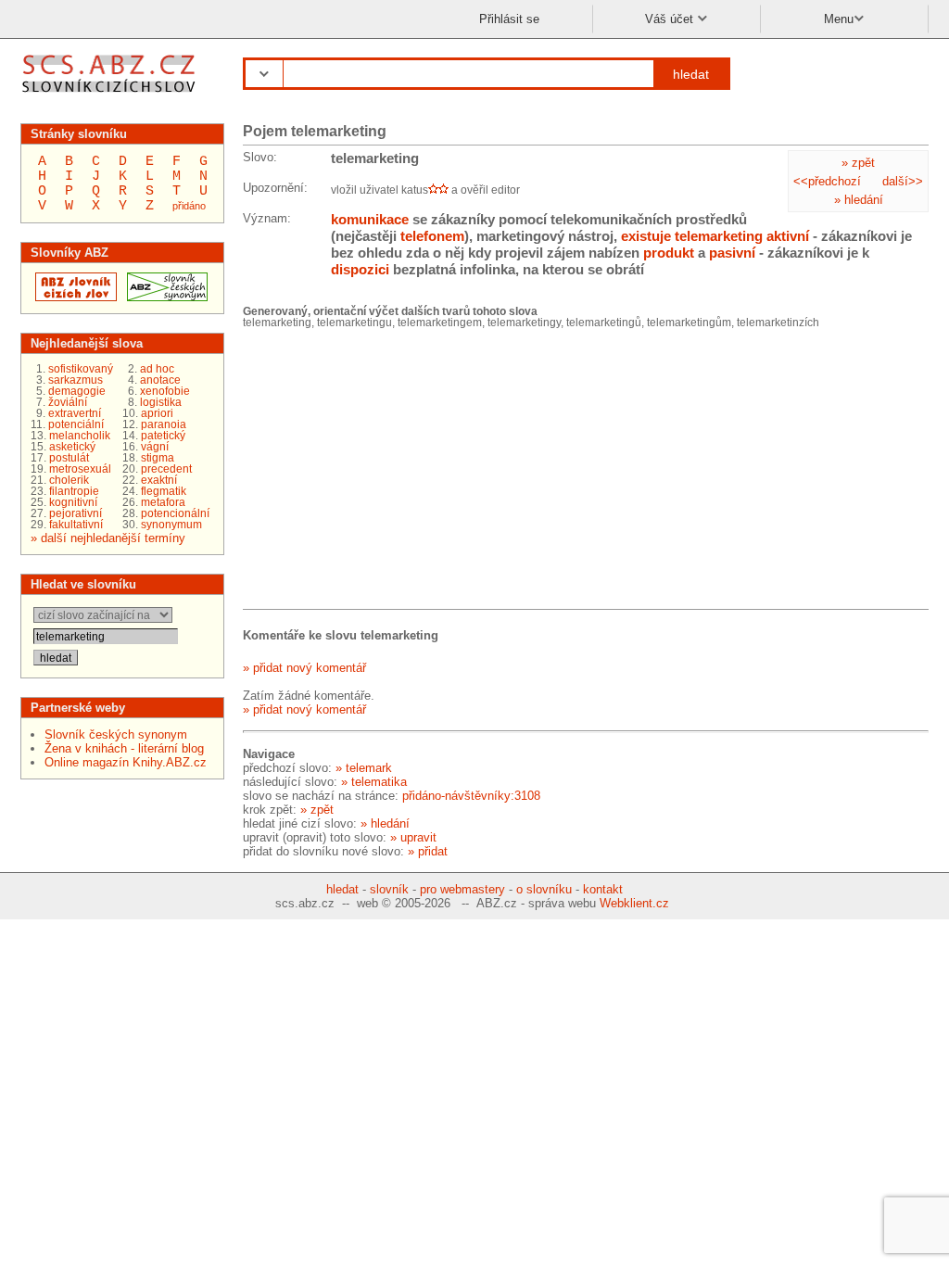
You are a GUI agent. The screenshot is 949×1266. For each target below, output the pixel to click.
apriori (157, 413)
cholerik (69, 480)
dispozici (360, 269)
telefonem (432, 236)
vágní (155, 446)
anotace (160, 380)
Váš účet (671, 19)
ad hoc (157, 368)
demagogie (77, 391)
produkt (668, 252)
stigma (157, 457)
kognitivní (73, 502)
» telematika (374, 782)
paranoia (163, 424)
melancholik (79, 435)
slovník (389, 889)
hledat (691, 74)
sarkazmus (75, 380)
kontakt (603, 889)
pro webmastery (462, 889)
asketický (72, 446)
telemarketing (719, 236)
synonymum (171, 524)
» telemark (363, 768)
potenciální (76, 424)
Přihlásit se (509, 19)
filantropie (74, 491)
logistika (161, 402)
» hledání (858, 200)
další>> (902, 181)
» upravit (413, 837)
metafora (163, 502)
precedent (166, 469)
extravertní (74, 413)
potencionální (175, 513)
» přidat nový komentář (304, 668)
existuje (646, 236)
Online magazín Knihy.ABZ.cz (125, 762)
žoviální (67, 402)
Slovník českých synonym (115, 734)
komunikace (370, 219)
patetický (163, 435)
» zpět (858, 163)
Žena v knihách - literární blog (124, 748)
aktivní (787, 236)
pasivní (732, 252)
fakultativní (76, 524)
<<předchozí (827, 181)
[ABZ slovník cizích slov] (110, 95)
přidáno (189, 205)
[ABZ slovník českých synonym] (165, 297)
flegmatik (163, 491)
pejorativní (75, 513)
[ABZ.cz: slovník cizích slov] (74, 297)
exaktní (159, 480)
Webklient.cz (634, 903)
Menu (839, 19)
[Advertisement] (382, 472)
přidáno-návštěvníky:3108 (471, 796)
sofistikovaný (80, 368)
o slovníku (544, 889)
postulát (69, 457)
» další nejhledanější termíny (108, 538)
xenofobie (165, 391)
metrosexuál (80, 469)
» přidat (428, 851)
